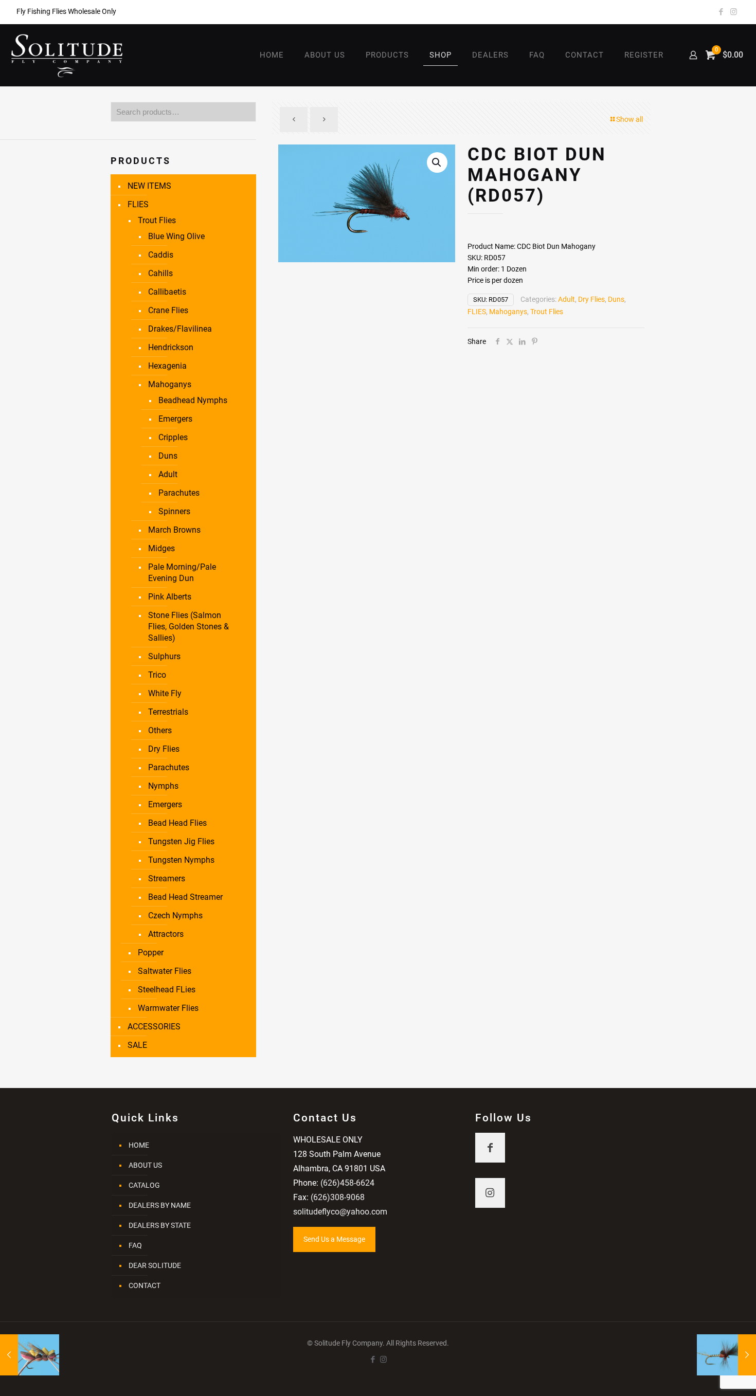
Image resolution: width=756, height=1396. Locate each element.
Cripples (173, 437)
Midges (161, 548)
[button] (437, 162)
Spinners (174, 511)
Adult (566, 299)
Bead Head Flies (177, 823)
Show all (629, 119)
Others (160, 730)
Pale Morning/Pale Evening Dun (182, 572)
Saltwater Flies (164, 971)
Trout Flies (546, 311)
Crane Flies (168, 310)
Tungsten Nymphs (181, 860)
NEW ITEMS (149, 186)
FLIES (476, 311)
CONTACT (144, 1285)
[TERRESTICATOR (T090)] (29, 1354)
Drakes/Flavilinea (180, 329)
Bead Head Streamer (185, 897)
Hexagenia (167, 366)
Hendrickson (170, 347)
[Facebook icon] (721, 11)
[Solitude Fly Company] (67, 55)
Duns (616, 299)
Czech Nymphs (175, 915)
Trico (157, 675)
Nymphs (163, 786)
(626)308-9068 (338, 1197)
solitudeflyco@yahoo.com (340, 1212)
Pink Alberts (169, 597)
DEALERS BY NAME (160, 1205)
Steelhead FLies (166, 989)
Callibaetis (167, 292)
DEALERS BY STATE (160, 1225)
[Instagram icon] (733, 11)
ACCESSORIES (154, 1026)
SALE (137, 1045)
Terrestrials (168, 712)
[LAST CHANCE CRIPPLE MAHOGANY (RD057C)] (726, 1354)
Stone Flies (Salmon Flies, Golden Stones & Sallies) (188, 626)
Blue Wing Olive (176, 236)
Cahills (160, 273)
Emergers (175, 419)
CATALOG (144, 1185)
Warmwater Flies (168, 1008)
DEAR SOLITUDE (155, 1265)
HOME (139, 1145)
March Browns (174, 530)
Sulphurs (164, 656)
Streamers (166, 878)
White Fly (165, 693)
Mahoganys (508, 311)
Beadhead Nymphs (192, 400)
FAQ (135, 1245)
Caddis (160, 255)
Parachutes (179, 493)
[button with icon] (490, 1148)
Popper (151, 952)
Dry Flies (591, 299)
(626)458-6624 (347, 1183)
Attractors (166, 934)
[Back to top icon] (706, 1375)
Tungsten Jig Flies (181, 841)
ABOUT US (145, 1165)
